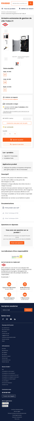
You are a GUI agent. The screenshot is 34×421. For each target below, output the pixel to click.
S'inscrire (28, 310)
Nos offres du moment (6, 356)
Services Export (5, 358)
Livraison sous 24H (5, 333)
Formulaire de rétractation (7, 382)
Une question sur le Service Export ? (9, 379)
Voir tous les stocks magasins (10, 99)
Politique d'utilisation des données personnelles (17, 413)
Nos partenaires (5, 350)
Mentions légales (17, 411)
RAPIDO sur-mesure (27, 8)
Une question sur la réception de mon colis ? (10, 377)
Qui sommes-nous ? (5, 327)
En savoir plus (4, 277)
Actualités (4, 348)
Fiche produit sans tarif (12, 208)
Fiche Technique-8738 (11, 213)
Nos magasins (4, 352)
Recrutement (4, 331)
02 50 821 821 (6, 392)
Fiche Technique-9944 (11, 218)
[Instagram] (7, 319)
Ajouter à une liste (18, 144)
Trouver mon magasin (9, 396)
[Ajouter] (15, 133)
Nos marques (4, 354)
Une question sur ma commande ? (8, 373)
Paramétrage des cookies (17, 415)
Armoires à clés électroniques (8, 12)
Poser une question (17, 243)
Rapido (3, 341)
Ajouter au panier (18, 140)
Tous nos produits (9, 8)
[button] (21, 45)
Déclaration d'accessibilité (17, 417)
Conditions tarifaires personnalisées (9, 337)
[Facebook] (3, 319)
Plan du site (17, 419)
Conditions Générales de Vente (17, 409)
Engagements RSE (5, 335)
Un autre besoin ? (5, 380)
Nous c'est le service (5, 329)
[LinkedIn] (15, 319)
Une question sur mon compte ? (8, 371)
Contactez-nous (5, 384)
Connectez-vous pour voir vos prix (17, 123)
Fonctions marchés (5, 339)
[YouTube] (11, 319)
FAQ (3, 369)
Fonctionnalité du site (6, 360)
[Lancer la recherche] (30, 3)
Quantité (5, 131)
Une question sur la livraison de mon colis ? (10, 375)
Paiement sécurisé (5, 361)
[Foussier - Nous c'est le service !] (5, 3)
